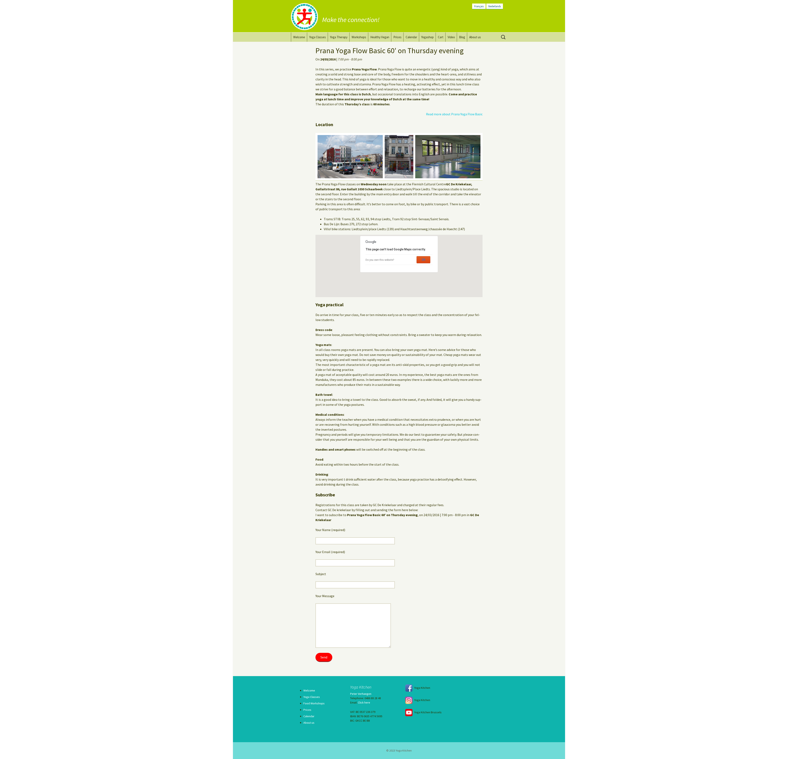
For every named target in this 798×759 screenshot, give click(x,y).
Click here (364, 702)
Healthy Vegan (379, 37)
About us (475, 37)
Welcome (299, 37)
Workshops (359, 37)
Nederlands (494, 6)
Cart (440, 37)
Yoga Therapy (338, 37)
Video (451, 37)
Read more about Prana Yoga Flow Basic (454, 114)
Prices (397, 37)
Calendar (411, 37)
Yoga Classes (317, 37)
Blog (462, 37)
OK (423, 259)
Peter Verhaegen (360, 694)
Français (479, 6)
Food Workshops (314, 703)
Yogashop (427, 37)
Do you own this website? (380, 259)
